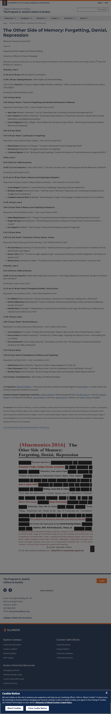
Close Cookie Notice (37, 708)
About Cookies (14, 708)
